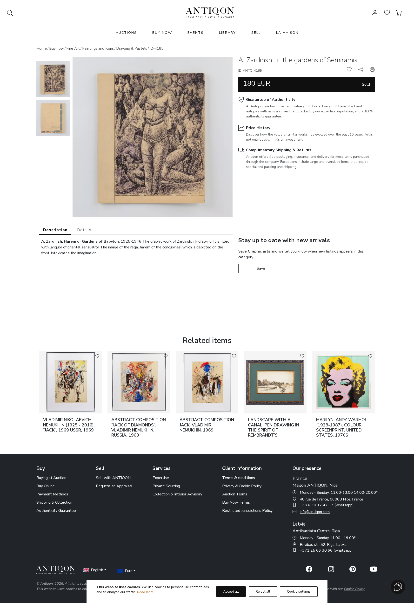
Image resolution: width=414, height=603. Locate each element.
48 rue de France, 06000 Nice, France (331, 499)
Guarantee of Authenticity (270, 99)
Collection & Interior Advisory (177, 494)
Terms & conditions (238, 477)
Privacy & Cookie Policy (241, 486)
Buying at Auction (51, 477)
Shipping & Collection (54, 502)
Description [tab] (55, 230)
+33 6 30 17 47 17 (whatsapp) (327, 505)
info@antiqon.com (315, 511)
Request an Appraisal (114, 486)
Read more (145, 592)
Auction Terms (234, 494)
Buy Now (162, 32)
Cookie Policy (354, 588)
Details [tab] (84, 230)
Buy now (56, 48)
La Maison (287, 32)
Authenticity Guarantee (56, 510)
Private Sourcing (166, 486)
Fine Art (73, 48)
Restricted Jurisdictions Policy (247, 510)
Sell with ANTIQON (113, 477)
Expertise (161, 477)
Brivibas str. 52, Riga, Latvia (323, 544)
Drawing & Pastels (131, 48)
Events (195, 32)
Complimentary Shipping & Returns (278, 150)
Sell (256, 32)
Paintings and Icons (98, 48)
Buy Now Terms (236, 502)
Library (227, 32)
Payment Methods (52, 494)
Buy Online (45, 486)
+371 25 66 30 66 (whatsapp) (326, 550)
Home (41, 48)
